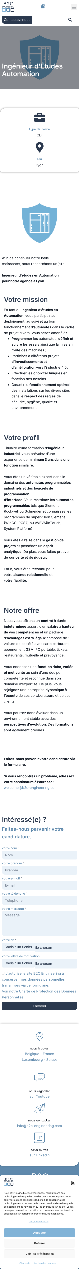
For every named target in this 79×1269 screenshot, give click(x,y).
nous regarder (39, 1090)
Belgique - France (39, 1054)
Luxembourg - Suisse (39, 1060)
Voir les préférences (40, 1254)
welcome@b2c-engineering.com (31, 788)
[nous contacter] (39, 1108)
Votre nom (10, 848)
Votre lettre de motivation (21, 956)
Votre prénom (12, 863)
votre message (13, 909)
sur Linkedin (40, 1155)
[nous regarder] (39, 1077)
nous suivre (39, 1149)
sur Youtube (40, 1096)
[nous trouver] (39, 1036)
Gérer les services (39, 1221)
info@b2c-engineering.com (39, 1126)
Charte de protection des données (37, 1263)
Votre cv (8, 940)
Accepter (39, 1232)
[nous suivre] (39, 1138)
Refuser (39, 1243)
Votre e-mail (11, 878)
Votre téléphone (14, 893)
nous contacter (39, 1120)
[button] (73, 1183)
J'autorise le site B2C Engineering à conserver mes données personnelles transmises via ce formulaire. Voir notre (39, 985)
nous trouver (39, 1048)
